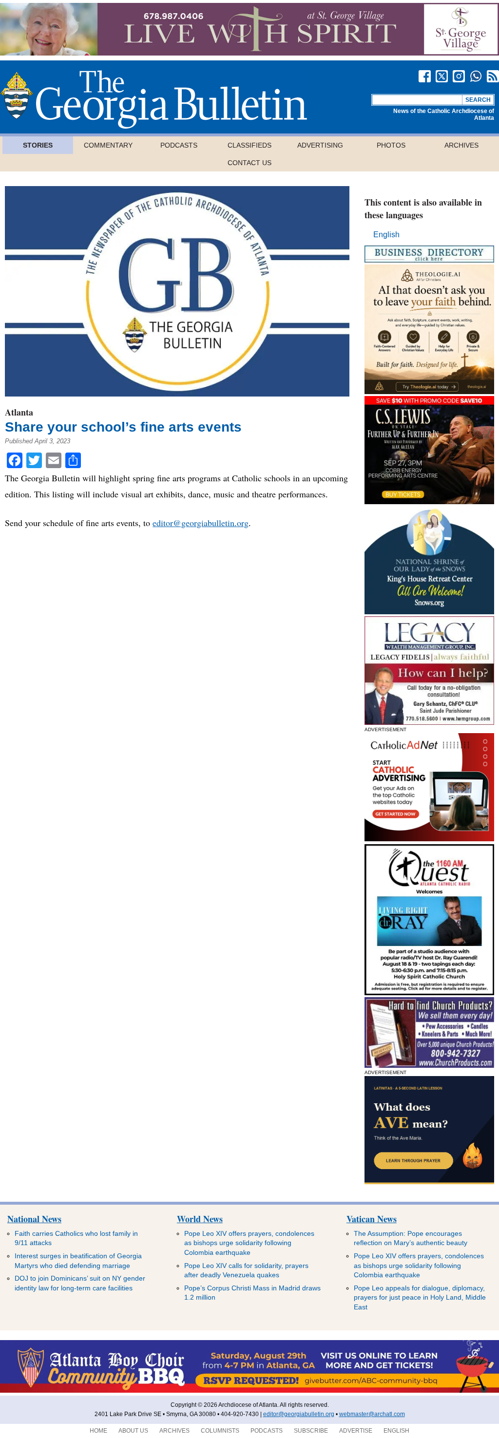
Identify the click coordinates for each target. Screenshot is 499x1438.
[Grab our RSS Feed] (493, 76)
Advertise (355, 1430)
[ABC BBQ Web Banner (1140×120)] (249, 1390)
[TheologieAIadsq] (429, 391)
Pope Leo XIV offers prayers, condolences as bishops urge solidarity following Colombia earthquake (249, 1243)
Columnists (220, 1430)
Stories (38, 145)
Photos (391, 145)
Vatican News (371, 1218)
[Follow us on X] (442, 76)
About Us (133, 1430)
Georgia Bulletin (153, 99)
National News (34, 1218)
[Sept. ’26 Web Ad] (429, 611)
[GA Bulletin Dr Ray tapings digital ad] (429, 992)
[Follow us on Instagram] (459, 76)
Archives (461, 145)
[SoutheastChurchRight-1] (429, 1065)
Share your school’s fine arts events (123, 427)
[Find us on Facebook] (425, 76)
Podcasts (178, 145)
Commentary (108, 145)
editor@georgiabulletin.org (201, 523)
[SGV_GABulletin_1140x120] (249, 53)
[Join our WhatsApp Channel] (476, 76)
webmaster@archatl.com (372, 1414)
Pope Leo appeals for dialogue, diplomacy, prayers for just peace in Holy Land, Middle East (420, 1297)
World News (200, 1218)
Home (98, 1430)
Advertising (320, 145)
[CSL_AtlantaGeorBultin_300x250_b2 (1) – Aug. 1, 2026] (429, 501)
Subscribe (311, 1430)
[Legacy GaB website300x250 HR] (429, 722)
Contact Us (249, 163)
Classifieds (249, 145)
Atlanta (19, 412)
